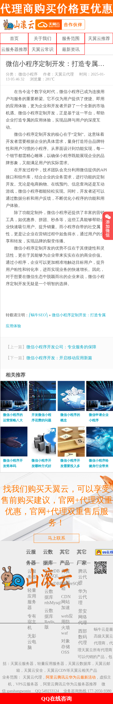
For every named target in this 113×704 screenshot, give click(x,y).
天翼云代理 (64, 74)
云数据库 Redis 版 (49, 618)
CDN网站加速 (66, 602)
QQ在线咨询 (56, 699)
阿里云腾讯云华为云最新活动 (71, 677)
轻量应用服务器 (31, 599)
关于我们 (42, 38)
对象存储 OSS (65, 646)
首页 (14, 38)
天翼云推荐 (99, 38)
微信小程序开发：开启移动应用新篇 (59, 358)
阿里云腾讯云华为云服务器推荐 (70, 684)
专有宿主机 (31, 622)
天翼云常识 (42, 49)
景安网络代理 (82, 617)
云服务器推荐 (14, 49)
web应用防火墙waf (67, 624)
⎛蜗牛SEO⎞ (38, 315)
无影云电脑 (31, 642)
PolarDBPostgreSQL (50, 583)
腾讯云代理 (82, 577)
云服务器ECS (31, 577)
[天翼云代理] (44, 24)
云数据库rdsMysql (50, 597)
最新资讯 (71, 49)
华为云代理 (82, 597)
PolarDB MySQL (50, 573)
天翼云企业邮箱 (65, 580)
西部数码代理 (82, 637)
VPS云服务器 (27, 684)
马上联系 (56, 538)
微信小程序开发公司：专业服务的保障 (61, 347)
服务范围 (71, 38)
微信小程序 (27, 74)
